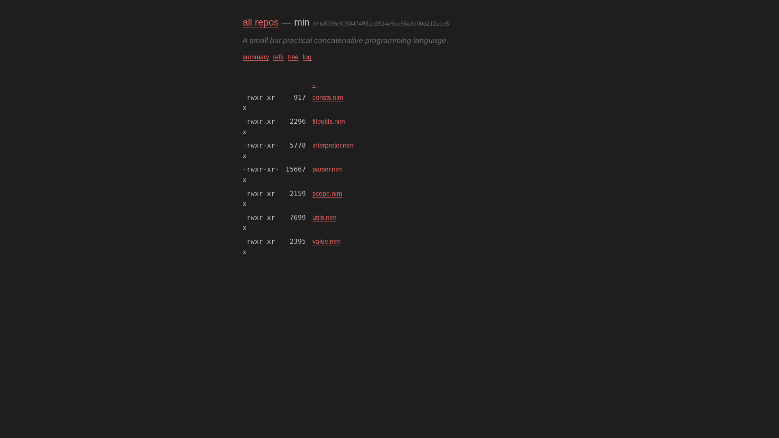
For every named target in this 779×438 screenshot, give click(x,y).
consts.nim (327, 97)
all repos (261, 22)
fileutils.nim (328, 121)
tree (293, 57)
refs (278, 57)
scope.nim (327, 193)
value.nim (326, 241)
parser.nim (327, 169)
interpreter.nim (332, 145)
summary (256, 57)
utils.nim (324, 217)
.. (314, 83)
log (307, 57)
